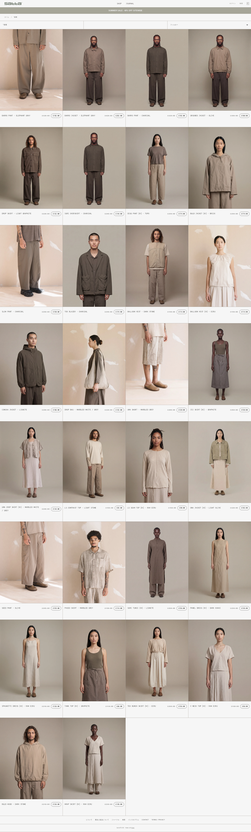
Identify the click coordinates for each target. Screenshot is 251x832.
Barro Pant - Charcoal (139, 115)
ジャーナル (115, 820)
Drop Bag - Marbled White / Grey (81, 410)
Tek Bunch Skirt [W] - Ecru (142, 706)
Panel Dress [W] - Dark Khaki (205, 608)
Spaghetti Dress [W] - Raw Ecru (18, 706)
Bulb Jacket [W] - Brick (202, 213)
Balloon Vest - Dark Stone (141, 312)
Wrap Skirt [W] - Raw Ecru (78, 804)
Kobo (132, 828)
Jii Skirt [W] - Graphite (203, 410)
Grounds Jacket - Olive (202, 115)
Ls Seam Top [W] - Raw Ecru (142, 508)
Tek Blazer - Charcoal (76, 312)
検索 (241, 3)
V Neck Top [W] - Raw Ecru (204, 706)
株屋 (123, 820)
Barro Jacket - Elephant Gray (80, 115)
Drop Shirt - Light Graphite (16, 213)
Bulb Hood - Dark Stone (14, 804)
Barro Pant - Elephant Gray (16, 115)
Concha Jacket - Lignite (14, 410)
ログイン (233, 3)
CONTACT (145, 820)
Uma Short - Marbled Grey (141, 410)
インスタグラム (133, 820)
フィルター (174, 25)
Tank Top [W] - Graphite (77, 706)
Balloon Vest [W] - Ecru (202, 312)
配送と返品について (102, 820)
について (89, 820)
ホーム (7, 17)
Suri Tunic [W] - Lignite (141, 608)
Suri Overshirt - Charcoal (78, 213)
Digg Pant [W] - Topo (138, 213)
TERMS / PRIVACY (158, 820)
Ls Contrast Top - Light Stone (80, 508)
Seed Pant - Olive (11, 608)
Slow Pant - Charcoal (13, 312)
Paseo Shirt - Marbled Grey (79, 608)
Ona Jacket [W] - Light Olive (205, 508)
